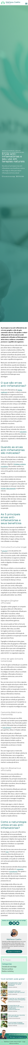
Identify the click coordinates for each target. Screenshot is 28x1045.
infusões (3, 488)
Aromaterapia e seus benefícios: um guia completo (15, 984)
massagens (20, 869)
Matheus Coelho (14, 939)
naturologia (23, 431)
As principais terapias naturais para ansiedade (16, 1023)
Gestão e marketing (7, 971)
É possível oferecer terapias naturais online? (16, 991)
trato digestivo (7, 727)
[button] (26, 3)
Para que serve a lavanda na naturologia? (16, 1015)
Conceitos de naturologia (8, 150)
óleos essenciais (11, 488)
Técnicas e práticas (7, 969)
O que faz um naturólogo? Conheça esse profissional (16, 999)
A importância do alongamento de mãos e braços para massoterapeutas (16, 1007)
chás (7, 852)
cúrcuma (4, 551)
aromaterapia (13, 871)
